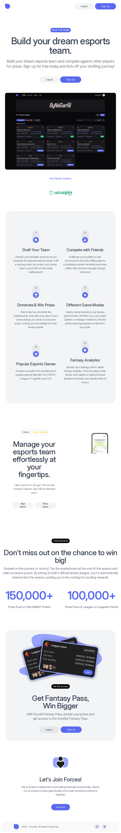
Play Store (45, 505)
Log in (84, 6)
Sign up (105, 6)
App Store (23, 505)
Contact (60, 807)
